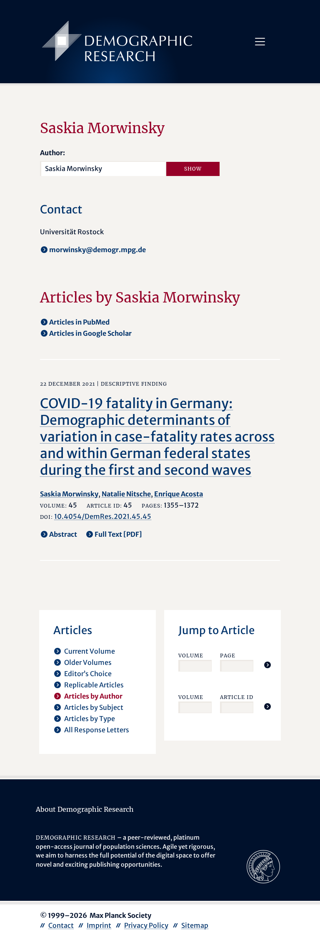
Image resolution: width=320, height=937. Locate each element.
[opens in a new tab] (263, 866)
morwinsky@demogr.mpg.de (97, 249)
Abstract (63, 534)
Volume (190, 655)
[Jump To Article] (267, 664)
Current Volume (89, 651)
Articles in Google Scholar (90, 333)
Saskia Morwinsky (69, 494)
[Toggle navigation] (260, 42)
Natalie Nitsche (126, 494)
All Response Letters (96, 730)
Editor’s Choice (88, 673)
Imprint (99, 925)
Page (227, 655)
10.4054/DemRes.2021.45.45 (102, 516)
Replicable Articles (94, 685)
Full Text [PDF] (118, 534)
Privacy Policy (146, 925)
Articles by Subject (93, 707)
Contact (61, 925)
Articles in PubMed (79, 322)
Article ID (236, 697)
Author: (52, 153)
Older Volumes (88, 662)
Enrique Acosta (178, 494)
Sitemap (194, 925)
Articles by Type (89, 718)
